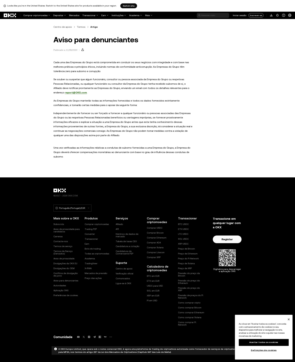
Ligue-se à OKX (123, 283)
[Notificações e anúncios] (277, 15)
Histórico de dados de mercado (127, 235)
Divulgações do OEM (64, 268)
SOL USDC (183, 239)
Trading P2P (91, 229)
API (117, 229)
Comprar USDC (154, 228)
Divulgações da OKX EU (65, 263)
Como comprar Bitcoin (189, 307)
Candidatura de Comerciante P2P (124, 252)
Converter (90, 234)
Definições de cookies (264, 350)
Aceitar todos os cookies (263, 342)
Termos (81, 26)
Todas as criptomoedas (97, 253)
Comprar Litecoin (156, 252)
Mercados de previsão (96, 273)
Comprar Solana (155, 247)
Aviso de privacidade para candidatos (66, 230)
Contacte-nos (60, 241)
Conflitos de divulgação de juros (65, 274)
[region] (264, 337)
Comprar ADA (154, 242)
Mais (147, 15)
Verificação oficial (124, 273)
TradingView (91, 263)
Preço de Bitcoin (186, 248)
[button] (82, 50)
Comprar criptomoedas (35, 15)
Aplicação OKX (61, 290)
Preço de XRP (185, 268)
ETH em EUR (153, 281)
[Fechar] (288, 319)
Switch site (129, 6)
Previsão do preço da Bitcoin (189, 274)
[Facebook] (99, 337)
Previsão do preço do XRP (189, 289)
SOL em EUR (153, 290)
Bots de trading (93, 248)
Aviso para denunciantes (65, 280)
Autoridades (59, 285)
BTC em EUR (153, 276)
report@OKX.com (76, 92)
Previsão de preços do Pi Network (190, 296)
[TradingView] (105, 337)
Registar (227, 239)
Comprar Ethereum (156, 237)
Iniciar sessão (239, 15)
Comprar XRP (154, 257)
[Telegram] (94, 337)
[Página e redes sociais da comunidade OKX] (110, 337)
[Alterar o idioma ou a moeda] (289, 15)
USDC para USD (155, 286)
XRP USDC (183, 244)
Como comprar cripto (189, 302)
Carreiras (58, 236)
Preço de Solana (186, 263)
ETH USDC (183, 229)
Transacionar (89, 15)
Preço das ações (93, 278)
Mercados (74, 15)
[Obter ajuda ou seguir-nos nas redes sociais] (283, 15)
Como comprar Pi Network (187, 323)
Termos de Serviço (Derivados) (63, 252)
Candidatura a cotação (127, 246)
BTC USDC (183, 224)
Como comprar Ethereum (191, 312)
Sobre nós (58, 224)
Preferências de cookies (65, 295)
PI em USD (152, 300)
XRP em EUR (153, 295)
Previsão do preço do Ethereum (189, 281)
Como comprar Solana (189, 317)
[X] (83, 337)
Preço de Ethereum (188, 253)
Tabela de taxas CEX (126, 241)
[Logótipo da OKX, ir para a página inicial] (10, 15)
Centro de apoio (62, 26)
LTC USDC (183, 234)
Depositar (58, 15)
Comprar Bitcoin (155, 233)
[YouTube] (78, 337)
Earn (103, 15)
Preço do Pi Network (188, 258)
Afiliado (119, 224)
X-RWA (88, 268)
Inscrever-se (256, 15)
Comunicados (123, 278)
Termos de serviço (62, 246)
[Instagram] (89, 337)
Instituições (117, 15)
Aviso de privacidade (63, 258)
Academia (134, 15)
